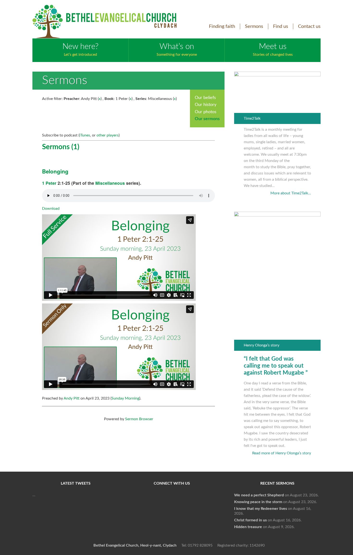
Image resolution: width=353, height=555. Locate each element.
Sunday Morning (125, 398)
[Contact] (205, 499)
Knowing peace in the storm (258, 502)
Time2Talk (252, 118)
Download (51, 208)
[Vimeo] (170, 499)
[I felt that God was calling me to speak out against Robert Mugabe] (277, 215)
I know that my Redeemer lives (260, 509)
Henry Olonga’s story (261, 345)
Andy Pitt (71, 398)
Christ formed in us (250, 520)
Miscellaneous (110, 183)
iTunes (84, 135)
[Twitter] (153, 499)
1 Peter (49, 183)
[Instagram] (188, 499)
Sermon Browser (139, 419)
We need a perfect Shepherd (259, 495)
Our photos (205, 112)
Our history (205, 105)
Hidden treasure (248, 527)
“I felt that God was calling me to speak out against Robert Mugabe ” (276, 366)
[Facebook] (136, 499)
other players (108, 135)
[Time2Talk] (277, 75)
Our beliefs (205, 98)
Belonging (55, 171)
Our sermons (207, 119)
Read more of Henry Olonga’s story (281, 453)
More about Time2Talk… (290, 193)
